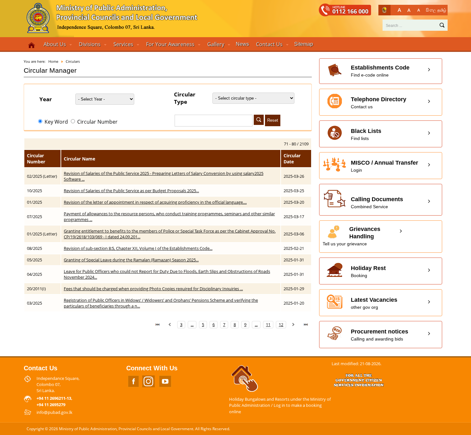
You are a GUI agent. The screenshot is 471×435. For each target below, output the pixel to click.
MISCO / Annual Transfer (384, 166)
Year (45, 99)
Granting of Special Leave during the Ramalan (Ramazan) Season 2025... (131, 260)
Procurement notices (379, 334)
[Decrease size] (419, 10)
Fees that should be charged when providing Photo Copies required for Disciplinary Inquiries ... (153, 288)
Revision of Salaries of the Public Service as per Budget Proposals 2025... (131, 190)
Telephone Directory (378, 102)
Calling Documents (377, 202)
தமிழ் (441, 10)
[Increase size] (399, 10)
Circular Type (184, 98)
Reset (272, 120)
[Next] (293, 324)
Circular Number (97, 121)
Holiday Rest (368, 271)
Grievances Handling (351, 236)
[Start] (157, 324)
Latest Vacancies (374, 303)
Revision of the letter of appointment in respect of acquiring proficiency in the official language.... (155, 202)
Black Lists (366, 134)
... (192, 324)
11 (268, 324)
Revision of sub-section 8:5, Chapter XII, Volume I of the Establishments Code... (138, 248)
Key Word (56, 121)
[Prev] (170, 324)
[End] (305, 324)
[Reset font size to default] (409, 10)
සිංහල (431, 10)
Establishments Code (380, 71)
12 (281, 324)
